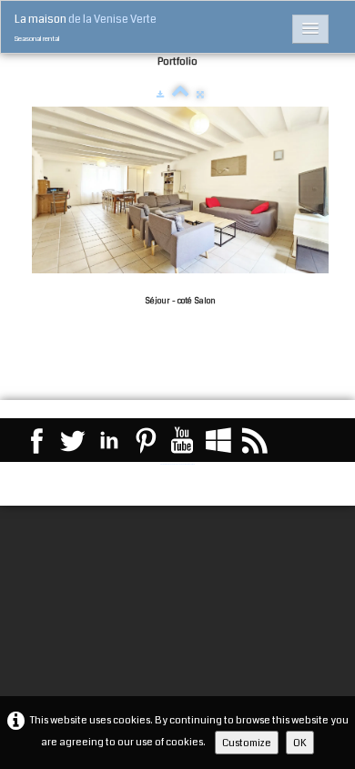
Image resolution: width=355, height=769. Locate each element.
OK (300, 742)
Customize (246, 742)
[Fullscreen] (200, 94)
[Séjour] (180, 190)
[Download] (160, 94)
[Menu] (310, 29)
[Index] (180, 94)
